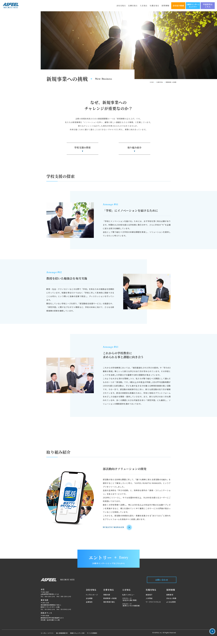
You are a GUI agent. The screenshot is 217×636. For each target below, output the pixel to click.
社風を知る (154, 5)
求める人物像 (171, 598)
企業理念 (89, 602)
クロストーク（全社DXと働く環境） (129, 599)
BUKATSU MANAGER (113, 527)
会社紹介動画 (178, 5)
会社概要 (89, 598)
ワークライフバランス (153, 602)
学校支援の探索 (82, 147)
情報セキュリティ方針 (77, 633)
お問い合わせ (161, 579)
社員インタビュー (128, 595)
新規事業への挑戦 (110, 598)
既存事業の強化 (109, 602)
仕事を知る (133, 5)
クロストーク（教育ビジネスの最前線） (131, 605)
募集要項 (169, 595)
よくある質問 (171, 602)
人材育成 (149, 598)
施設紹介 (149, 595)
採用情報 (165, 5)
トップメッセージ (92, 595)
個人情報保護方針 (62, 633)
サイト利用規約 (92, 633)
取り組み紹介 (134, 147)
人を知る (143, 5)
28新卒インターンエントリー (193, 5)
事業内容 (106, 595)
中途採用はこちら (207, 5)
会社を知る (121, 5)
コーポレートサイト (47, 633)
